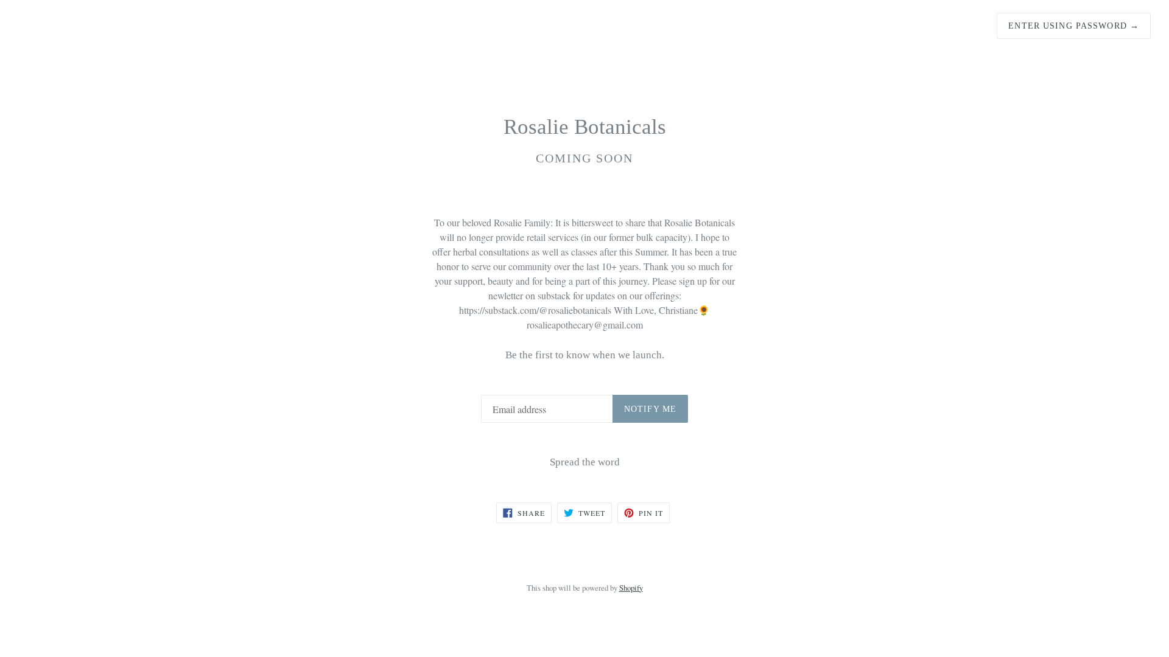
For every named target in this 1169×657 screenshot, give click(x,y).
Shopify (631, 587)
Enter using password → (1073, 25)
